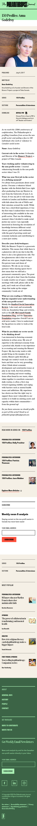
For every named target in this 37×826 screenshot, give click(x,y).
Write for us (7, 729)
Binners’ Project (25, 156)
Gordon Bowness (7, 608)
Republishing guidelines (19, 806)
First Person (6, 657)
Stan (13, 304)
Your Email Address (9, 528)
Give (7, 8)
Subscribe (17, 8)
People (4, 703)
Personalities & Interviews (25, 105)
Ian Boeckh (5, 629)
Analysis (5, 636)
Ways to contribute (10, 725)
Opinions (5, 615)
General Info (7, 695)
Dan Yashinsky (6, 668)
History (5, 699)
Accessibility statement (18, 804)
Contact (5, 708)
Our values (5, 804)
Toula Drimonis (6, 649)
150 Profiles (20, 97)
